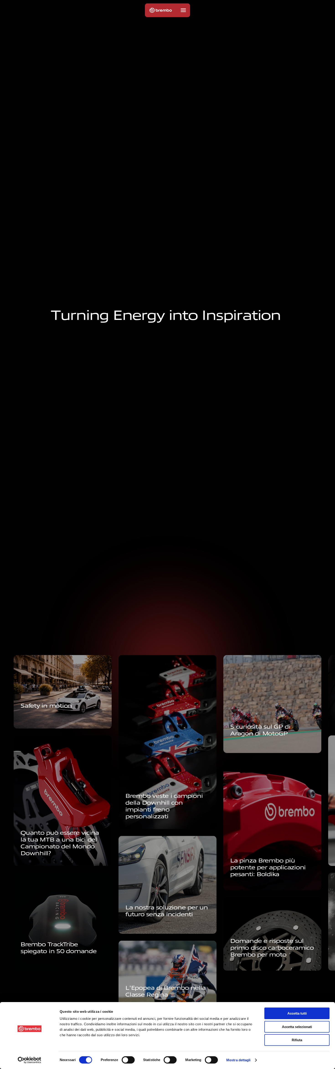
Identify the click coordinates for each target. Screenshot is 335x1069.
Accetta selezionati (297, 1027)
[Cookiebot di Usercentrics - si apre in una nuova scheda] (29, 1060)
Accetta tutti (297, 1013)
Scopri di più (34, 719)
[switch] (128, 1060)
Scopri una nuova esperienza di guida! (166, 928)
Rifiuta (297, 1040)
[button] (183, 10)
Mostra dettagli (238, 1060)
